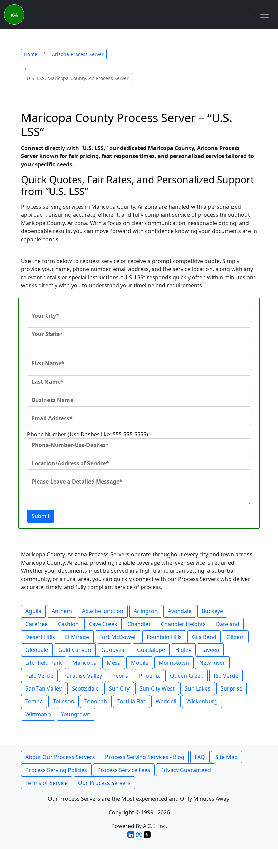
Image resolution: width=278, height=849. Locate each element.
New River (212, 662)
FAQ (200, 757)
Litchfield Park (43, 662)
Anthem (62, 611)
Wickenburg (202, 701)
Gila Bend (204, 637)
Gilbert (235, 637)
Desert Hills (40, 637)
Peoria (120, 675)
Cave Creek (103, 624)
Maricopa (84, 662)
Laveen (210, 650)
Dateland (227, 624)
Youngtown (76, 714)
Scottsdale (85, 688)
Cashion (68, 624)
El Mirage (77, 637)
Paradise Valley (82, 675)
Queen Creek (186, 675)
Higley (183, 650)
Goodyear (114, 650)
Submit (41, 516)
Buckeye (212, 611)
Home (30, 54)
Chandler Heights (183, 624)
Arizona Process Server (78, 54)
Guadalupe (151, 650)
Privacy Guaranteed (185, 770)
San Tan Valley (43, 688)
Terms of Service (46, 783)
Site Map (226, 757)
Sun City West (157, 688)
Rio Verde (226, 675)
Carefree (36, 624)
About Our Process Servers (60, 757)
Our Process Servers (104, 783)
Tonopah (95, 701)
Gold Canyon (74, 650)
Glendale (36, 650)
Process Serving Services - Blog (144, 757)
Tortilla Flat (131, 701)
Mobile (139, 662)
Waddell (166, 701)
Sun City (119, 688)
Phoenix (149, 675)
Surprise (231, 688)
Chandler (139, 624)
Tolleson (63, 701)
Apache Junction (102, 611)
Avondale (180, 611)
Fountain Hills (164, 637)
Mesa (114, 662)
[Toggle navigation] (264, 14)
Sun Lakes (198, 688)
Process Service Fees (123, 770)
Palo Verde (39, 675)
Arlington (146, 611)
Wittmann (38, 714)
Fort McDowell (118, 637)
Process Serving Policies (56, 770)
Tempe (34, 701)
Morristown (174, 662)
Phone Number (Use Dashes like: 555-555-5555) (87, 434)
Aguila (33, 611)
